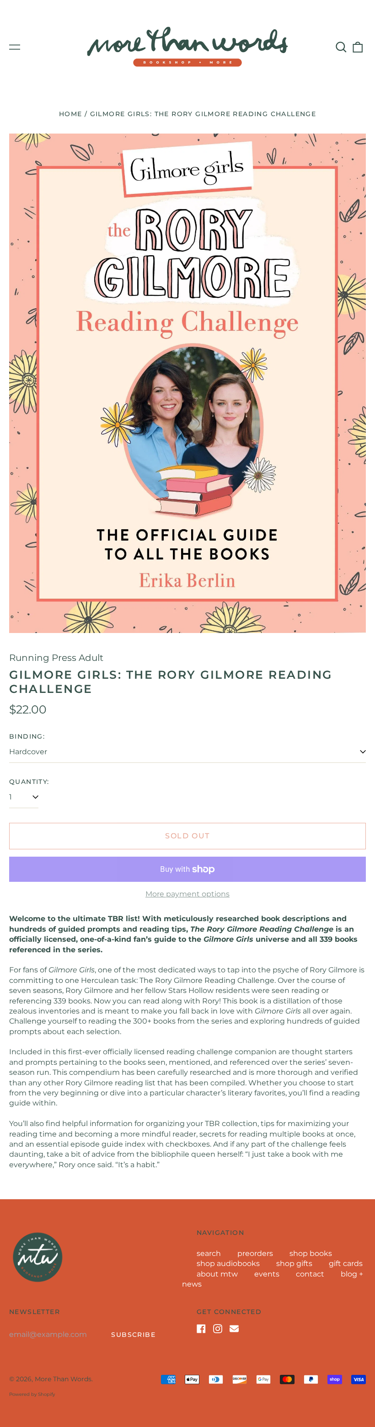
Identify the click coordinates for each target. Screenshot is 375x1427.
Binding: (27, 736)
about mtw (217, 1274)
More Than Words (63, 1379)
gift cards (346, 1263)
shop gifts (294, 1263)
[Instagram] (217, 1328)
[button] (341, 47)
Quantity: (29, 782)
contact (310, 1274)
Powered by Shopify (32, 1394)
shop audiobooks (228, 1263)
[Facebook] (201, 1328)
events (266, 1274)
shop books (310, 1253)
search (209, 1253)
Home (70, 114)
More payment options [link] (187, 894)
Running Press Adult (56, 657)
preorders (255, 1253)
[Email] (234, 1328)
